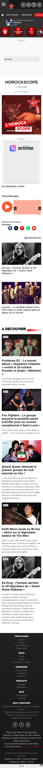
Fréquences (21, 648)
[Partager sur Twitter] (15, 229)
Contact (21, 640)
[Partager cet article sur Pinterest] (21, 229)
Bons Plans (21, 670)
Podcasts (21, 684)
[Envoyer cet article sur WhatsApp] (27, 229)
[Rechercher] (34, 4)
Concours (21, 676)
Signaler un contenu (13, 759)
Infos (21, 656)
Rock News (12, 15)
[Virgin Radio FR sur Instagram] (21, 724)
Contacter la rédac (21, 662)
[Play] (3, 30)
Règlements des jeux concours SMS (21, 712)
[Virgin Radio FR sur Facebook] (15, 724)
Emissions (26, 15)
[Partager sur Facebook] (9, 229)
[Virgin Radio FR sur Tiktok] (28, 724)
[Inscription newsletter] (28, 4)
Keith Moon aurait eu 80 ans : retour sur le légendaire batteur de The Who (21, 532)
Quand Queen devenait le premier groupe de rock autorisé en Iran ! (19, 470)
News (21, 659)
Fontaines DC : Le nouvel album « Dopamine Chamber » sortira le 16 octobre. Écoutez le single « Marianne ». (21, 367)
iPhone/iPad (21, 695)
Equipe (21, 642)
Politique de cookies (17, 762)
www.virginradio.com (30, 746)
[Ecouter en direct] (23, 4)
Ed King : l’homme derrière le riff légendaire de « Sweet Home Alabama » (21, 586)
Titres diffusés (21, 645)
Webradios (21, 687)
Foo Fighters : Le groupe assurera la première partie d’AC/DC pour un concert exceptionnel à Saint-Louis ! (21, 420)
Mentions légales (30, 759)
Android (21, 698)
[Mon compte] (39, 4)
